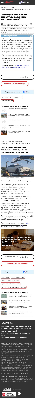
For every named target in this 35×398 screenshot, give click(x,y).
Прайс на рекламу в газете (21, 326)
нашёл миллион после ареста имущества (15, 224)
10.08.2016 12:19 (5, 7)
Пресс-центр (26, 328)
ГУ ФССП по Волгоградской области (13, 177)
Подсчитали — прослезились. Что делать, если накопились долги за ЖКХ (16, 239)
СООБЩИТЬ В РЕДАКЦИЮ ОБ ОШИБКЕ (14, 338)
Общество (12, 28)
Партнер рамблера (17, 389)
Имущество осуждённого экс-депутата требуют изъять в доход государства (20, 301)
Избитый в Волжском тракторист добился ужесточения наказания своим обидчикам (20, 295)
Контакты (5, 326)
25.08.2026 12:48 (6, 141)
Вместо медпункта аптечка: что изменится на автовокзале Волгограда (20, 312)
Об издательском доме (10, 328)
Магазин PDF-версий (9, 331)
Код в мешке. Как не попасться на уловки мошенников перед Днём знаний (20, 307)
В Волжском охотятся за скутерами (18, 119)
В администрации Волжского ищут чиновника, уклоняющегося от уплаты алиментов (19, 115)
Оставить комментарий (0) (14, 84)
